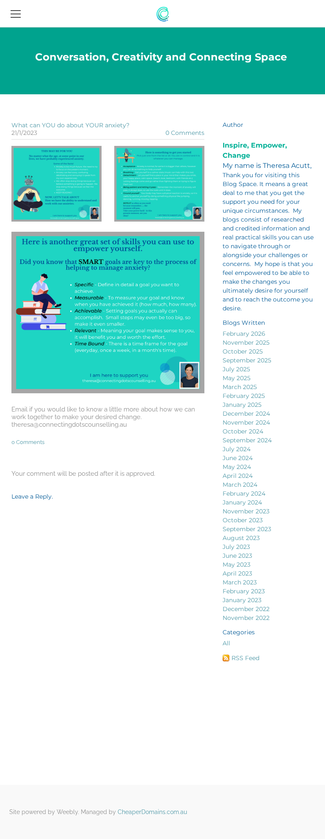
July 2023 (236, 547)
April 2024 (238, 476)
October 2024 (243, 431)
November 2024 (246, 422)
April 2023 (237, 573)
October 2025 (243, 351)
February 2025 (244, 396)
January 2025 (242, 405)
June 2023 (237, 555)
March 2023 (240, 582)
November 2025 (246, 342)
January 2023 (242, 600)
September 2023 (247, 529)
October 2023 (243, 520)
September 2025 (247, 360)
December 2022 (246, 609)
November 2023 (246, 511)
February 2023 (244, 591)
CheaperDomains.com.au (152, 812)
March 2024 (240, 484)
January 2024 (242, 502)
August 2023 (241, 538)
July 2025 (236, 369)
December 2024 (246, 413)
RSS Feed (245, 658)
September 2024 (247, 440)
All (226, 643)
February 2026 (244, 333)
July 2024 (237, 449)
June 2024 (238, 458)
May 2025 (237, 378)
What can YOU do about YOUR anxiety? (70, 125)
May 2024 (237, 467)
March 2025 (240, 387)
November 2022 (246, 618)
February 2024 (244, 493)
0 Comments (184, 133)
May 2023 (237, 564)
